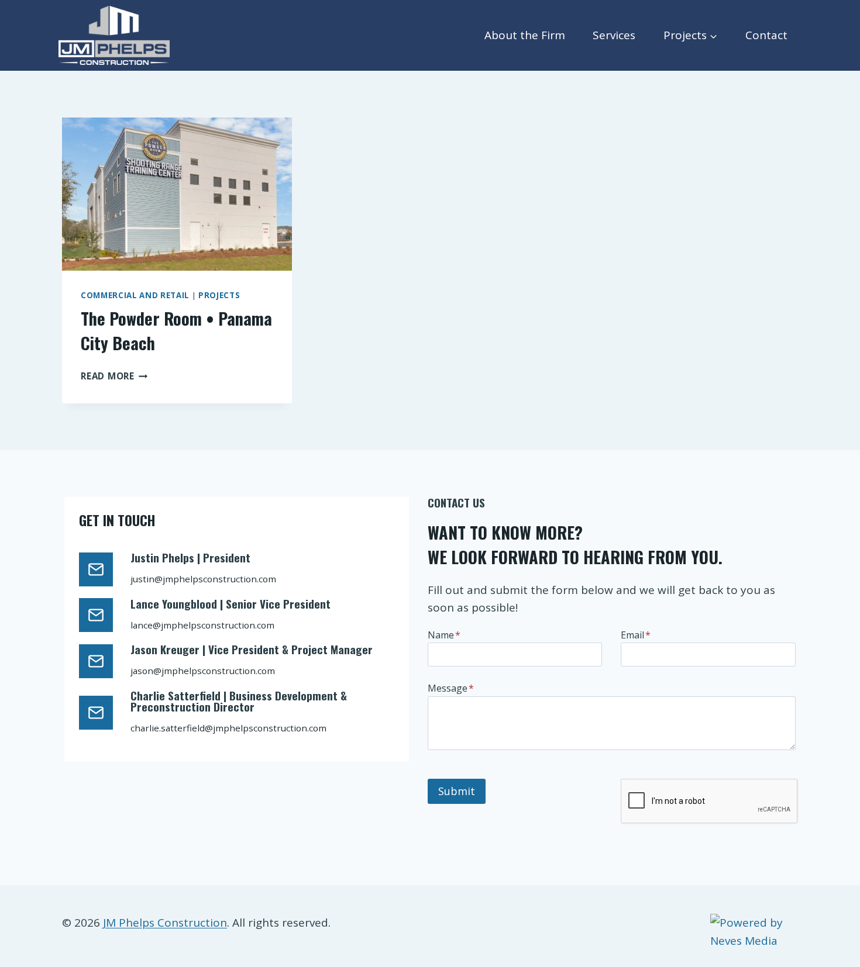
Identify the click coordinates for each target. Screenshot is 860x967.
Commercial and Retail (135, 295)
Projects (219, 295)
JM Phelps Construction (165, 922)
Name (444, 634)
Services (614, 35)
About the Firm (524, 35)
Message (451, 688)
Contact (766, 35)
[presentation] (177, 194)
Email (636, 634)
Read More (114, 376)
